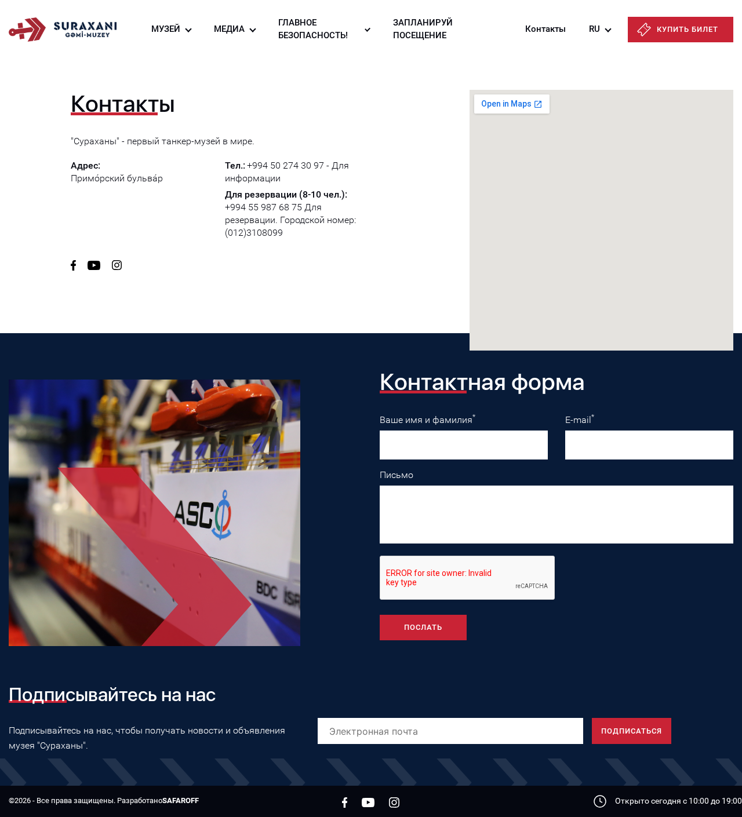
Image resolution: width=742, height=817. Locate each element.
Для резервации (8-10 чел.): (286, 194)
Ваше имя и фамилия (427, 419)
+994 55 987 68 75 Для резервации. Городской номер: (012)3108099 (290, 220)
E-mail (579, 419)
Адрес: (85, 165)
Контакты (545, 29)
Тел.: (235, 165)
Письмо (396, 474)
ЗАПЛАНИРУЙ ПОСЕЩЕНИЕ (423, 29)
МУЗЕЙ (165, 29)
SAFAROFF (180, 800)
